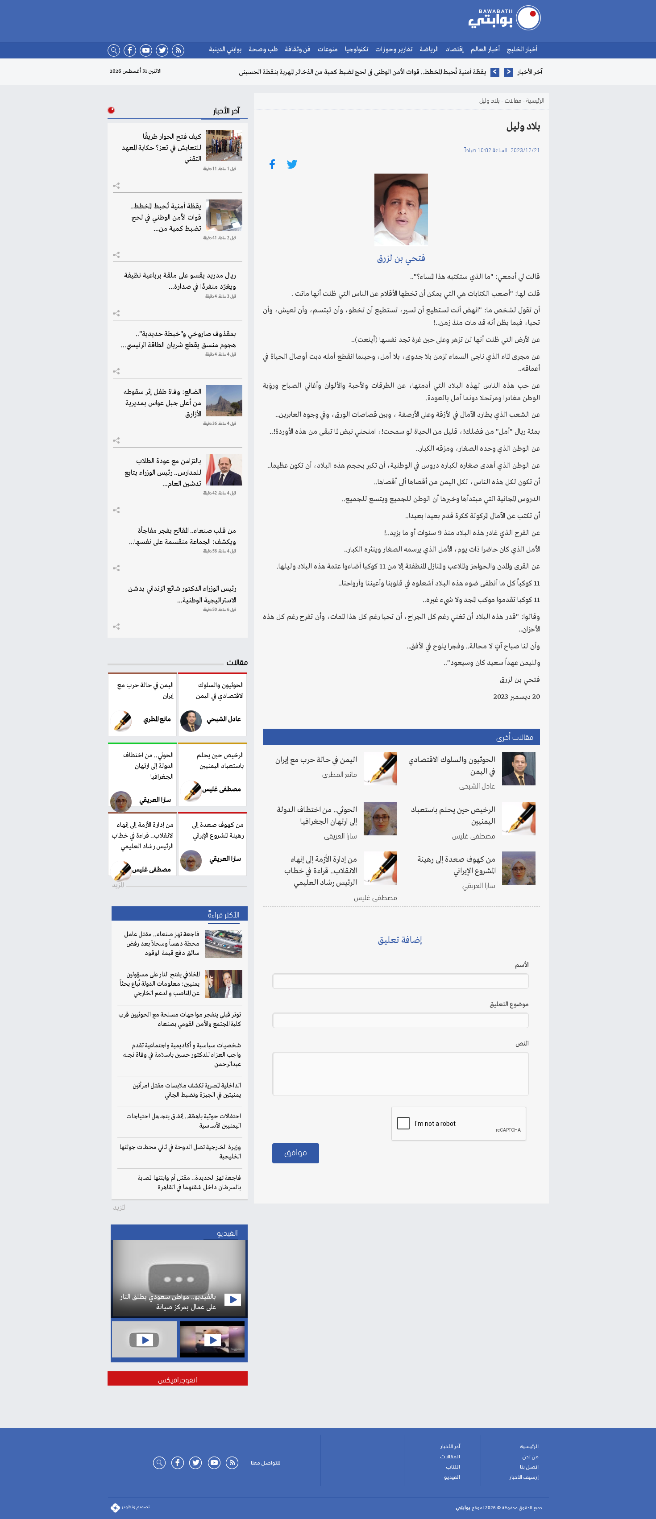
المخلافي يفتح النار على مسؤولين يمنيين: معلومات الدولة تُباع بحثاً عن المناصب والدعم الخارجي (159, 984)
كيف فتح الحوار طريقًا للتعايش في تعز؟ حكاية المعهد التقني (161, 148)
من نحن (531, 1456)
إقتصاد (455, 49)
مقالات (513, 99)
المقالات (450, 1456)
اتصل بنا (529, 1466)
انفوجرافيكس (177, 1378)
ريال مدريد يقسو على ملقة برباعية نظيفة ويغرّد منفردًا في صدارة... (180, 281)
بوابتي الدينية (225, 49)
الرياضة (429, 49)
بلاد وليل (489, 99)
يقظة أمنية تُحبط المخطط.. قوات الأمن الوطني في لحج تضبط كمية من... (165, 217)
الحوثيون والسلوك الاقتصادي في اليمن (451, 765)
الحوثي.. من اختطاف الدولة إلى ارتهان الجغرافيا (317, 815)
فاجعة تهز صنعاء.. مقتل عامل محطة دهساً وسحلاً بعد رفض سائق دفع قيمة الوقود (161, 943)
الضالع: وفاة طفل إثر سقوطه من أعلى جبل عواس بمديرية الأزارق (162, 403)
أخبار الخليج (522, 49)
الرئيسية (535, 99)
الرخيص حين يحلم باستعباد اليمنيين (453, 815)
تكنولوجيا (356, 49)
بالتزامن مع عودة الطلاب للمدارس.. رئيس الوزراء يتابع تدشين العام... (163, 472)
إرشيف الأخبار (524, 1477)
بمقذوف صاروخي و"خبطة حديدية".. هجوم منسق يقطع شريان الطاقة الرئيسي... (178, 340)
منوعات (328, 49)
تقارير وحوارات (393, 49)
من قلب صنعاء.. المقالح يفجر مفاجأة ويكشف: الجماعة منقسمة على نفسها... (182, 537)
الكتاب (453, 1466)
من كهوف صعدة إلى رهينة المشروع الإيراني (456, 865)
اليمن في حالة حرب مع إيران (316, 760)
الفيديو (452, 1477)
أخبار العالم (485, 49)
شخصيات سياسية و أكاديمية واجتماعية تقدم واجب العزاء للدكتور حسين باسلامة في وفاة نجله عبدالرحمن (182, 1055)
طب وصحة (263, 49)
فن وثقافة (298, 49)
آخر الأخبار (450, 1446)
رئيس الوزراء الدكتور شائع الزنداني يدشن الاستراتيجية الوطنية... (182, 595)
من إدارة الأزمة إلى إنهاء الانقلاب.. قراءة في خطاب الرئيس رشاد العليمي (320, 871)
